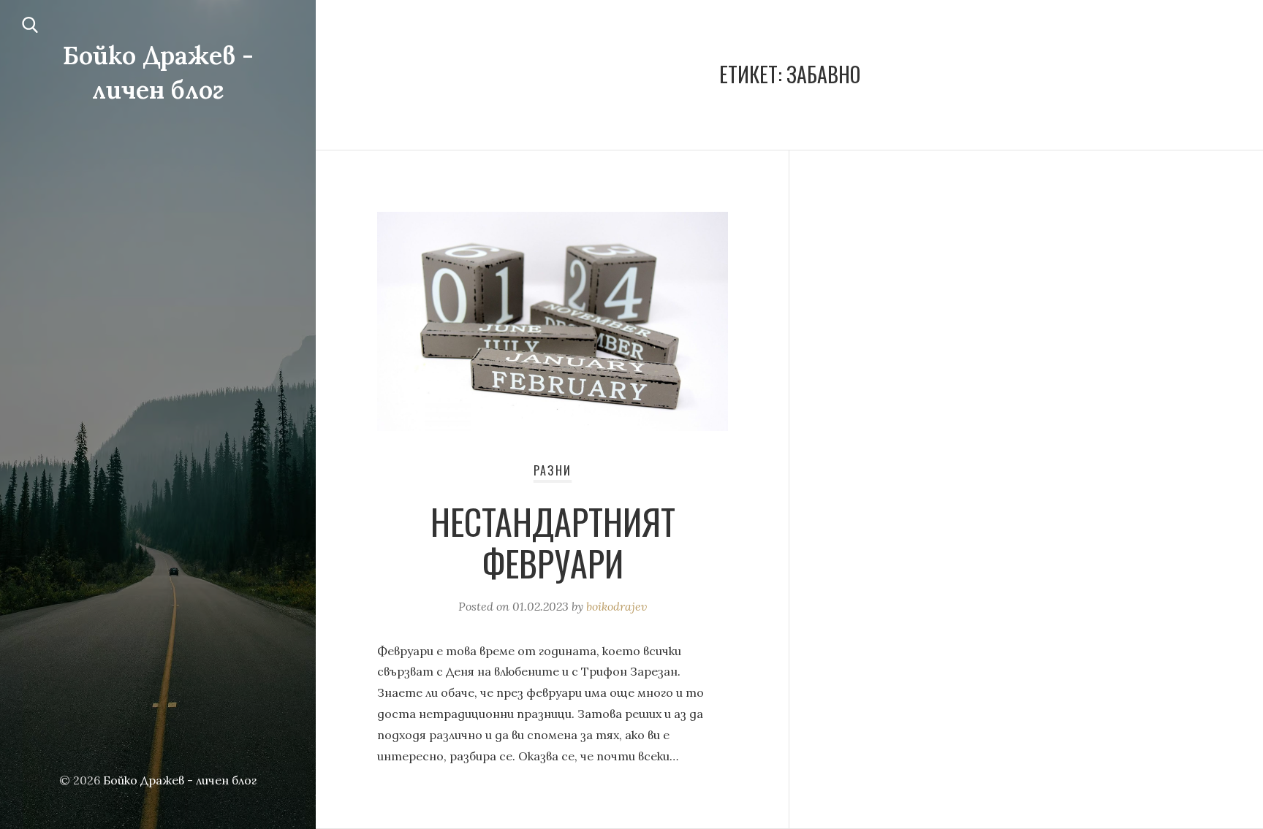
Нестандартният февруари (553, 542)
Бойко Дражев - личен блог (180, 780)
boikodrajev (616, 606)
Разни (553, 470)
